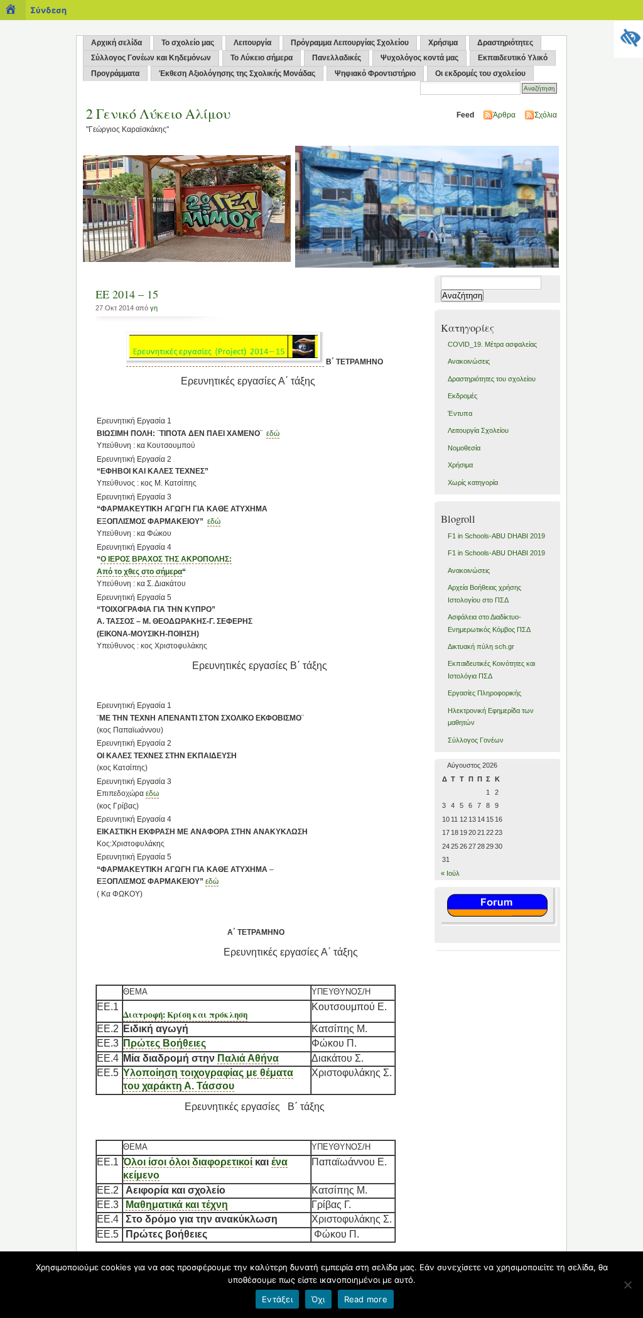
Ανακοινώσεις (469, 361)
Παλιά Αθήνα (248, 1058)
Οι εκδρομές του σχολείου (480, 73)
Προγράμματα (115, 73)
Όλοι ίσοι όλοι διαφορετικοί (187, 1162)
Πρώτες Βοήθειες (164, 1043)
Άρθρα (504, 115)
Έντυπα (460, 413)
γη (154, 308)
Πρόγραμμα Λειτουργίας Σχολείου (350, 42)
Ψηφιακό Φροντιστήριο (375, 73)
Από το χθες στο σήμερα (139, 571)
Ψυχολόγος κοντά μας (419, 57)
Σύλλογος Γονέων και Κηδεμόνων (151, 57)
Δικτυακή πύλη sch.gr (481, 646)
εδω (152, 793)
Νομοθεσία (464, 448)
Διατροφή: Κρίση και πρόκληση (185, 1014)
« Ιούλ (450, 873)
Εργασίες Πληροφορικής (484, 693)
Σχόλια (545, 115)
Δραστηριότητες (505, 42)
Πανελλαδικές (336, 57)
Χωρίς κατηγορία (473, 482)
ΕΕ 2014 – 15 (126, 294)
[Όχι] (627, 1284)
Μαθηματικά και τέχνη (177, 1204)
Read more (365, 1299)
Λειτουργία (252, 42)
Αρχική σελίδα (116, 42)
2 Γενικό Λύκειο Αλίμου (158, 113)
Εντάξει (277, 1299)
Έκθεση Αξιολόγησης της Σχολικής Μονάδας (237, 73)
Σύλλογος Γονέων (476, 740)
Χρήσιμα (443, 42)
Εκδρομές (462, 396)
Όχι (318, 1299)
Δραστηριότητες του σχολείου (492, 379)
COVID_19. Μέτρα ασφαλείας (492, 344)
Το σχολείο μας (187, 42)
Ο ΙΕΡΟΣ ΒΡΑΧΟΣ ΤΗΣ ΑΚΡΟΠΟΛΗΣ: (166, 559)
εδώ (272, 433)
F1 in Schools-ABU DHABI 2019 (496, 536)
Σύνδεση (48, 10)
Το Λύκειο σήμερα (261, 57)
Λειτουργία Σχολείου (478, 430)
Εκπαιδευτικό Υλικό (513, 57)
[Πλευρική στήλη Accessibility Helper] (628, 35)
